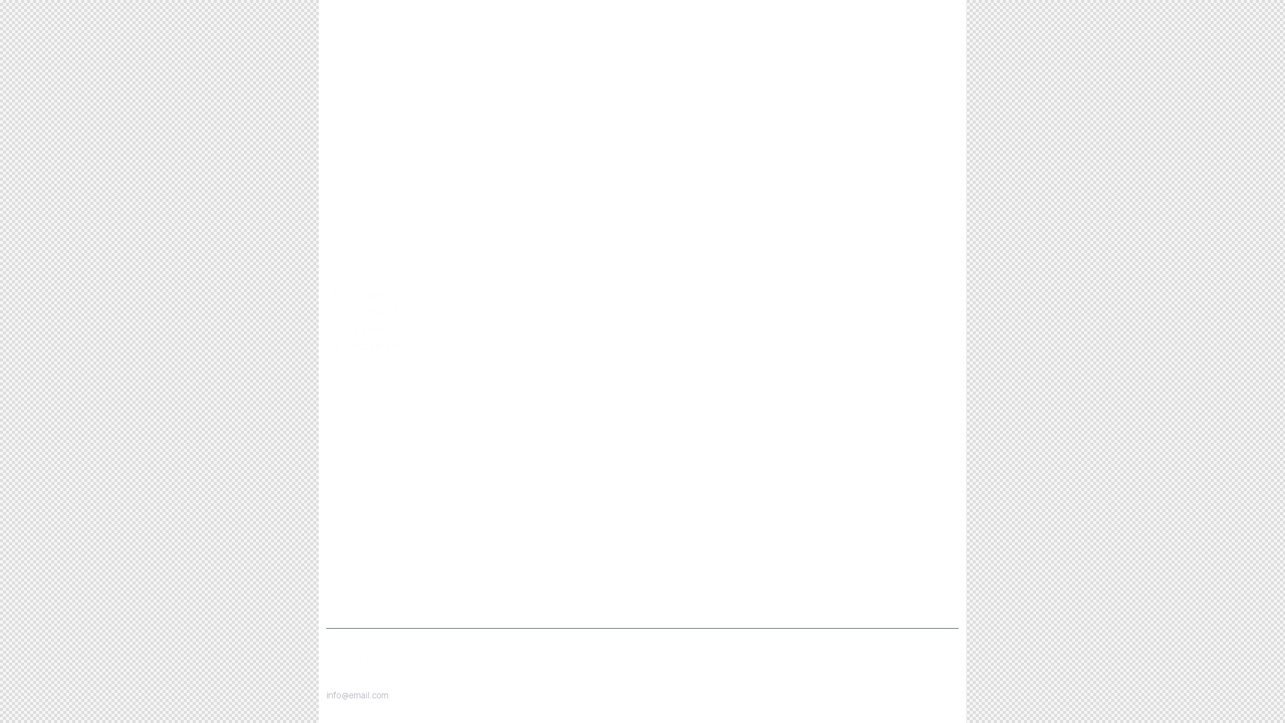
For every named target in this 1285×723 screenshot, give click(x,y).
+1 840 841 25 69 (372, 657)
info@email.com (357, 695)
